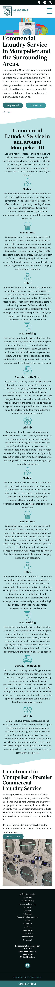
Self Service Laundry (27, 894)
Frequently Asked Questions (27, 917)
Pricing (27, 920)
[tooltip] (39, 2)
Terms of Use (27, 933)
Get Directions (28, 957)
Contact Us (27, 923)
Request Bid (27, 907)
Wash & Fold (27, 897)
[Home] (15, 11)
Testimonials (27, 914)
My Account (27, 940)
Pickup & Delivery (27, 901)
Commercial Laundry (28, 904)
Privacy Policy (27, 936)
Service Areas (27, 930)
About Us (27, 910)
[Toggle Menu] (49, 11)
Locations (27, 927)
